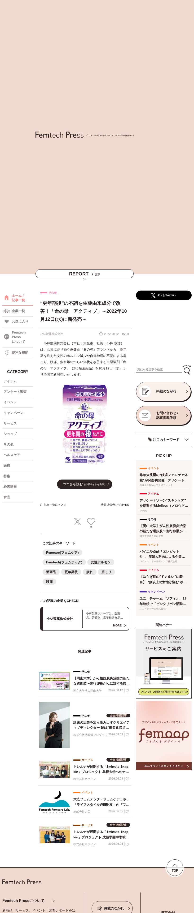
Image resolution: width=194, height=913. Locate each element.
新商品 (51, 572)
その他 (8, 444)
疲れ (89, 572)
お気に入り (20, 321)
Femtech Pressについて (23, 901)
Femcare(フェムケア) (62, 552)
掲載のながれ (166, 391)
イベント (10, 402)
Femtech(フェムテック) (64, 562)
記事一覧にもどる (55, 504)
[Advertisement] (164, 332)
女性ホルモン (101, 562)
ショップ (10, 434)
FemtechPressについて (19, 336)
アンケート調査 (15, 392)
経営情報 (10, 486)
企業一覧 (18, 311)
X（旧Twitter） (167, 295)
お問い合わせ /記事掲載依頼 (167, 415)
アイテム (10, 381)
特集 (7, 476)
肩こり (106, 572)
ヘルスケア (12, 455)
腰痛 (49, 581)
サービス (10, 423)
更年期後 (71, 572)
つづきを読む (84, 484)
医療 (7, 465)
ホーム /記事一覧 (18, 298)
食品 (7, 497)
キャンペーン (13, 413)
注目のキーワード (166, 439)
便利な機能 (20, 352)
